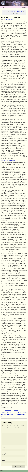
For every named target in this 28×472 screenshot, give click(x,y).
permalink (16, 410)
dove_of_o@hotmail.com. (8, 160)
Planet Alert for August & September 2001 (7, 414)
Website (4, 460)
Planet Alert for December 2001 (22, 413)
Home (3, 7)
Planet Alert (8, 410)
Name (4, 447)
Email (4, 454)
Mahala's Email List (16, 11)
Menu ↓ (24, 7)
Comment (4, 432)
